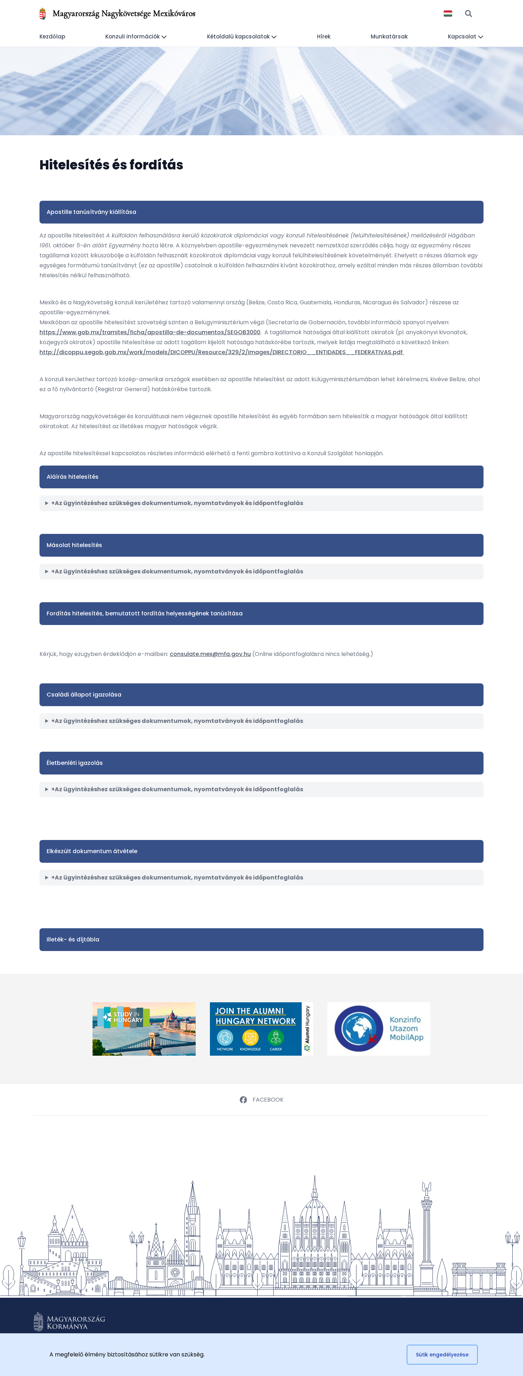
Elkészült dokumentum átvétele (92, 851)
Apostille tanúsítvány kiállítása (91, 212)
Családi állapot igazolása (84, 694)
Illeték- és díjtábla (73, 939)
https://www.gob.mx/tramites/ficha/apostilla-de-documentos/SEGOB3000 (149, 332)
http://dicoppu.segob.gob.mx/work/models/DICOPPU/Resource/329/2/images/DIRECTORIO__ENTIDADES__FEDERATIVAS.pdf (221, 352)
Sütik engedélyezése (442, 1354)
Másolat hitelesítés (74, 545)
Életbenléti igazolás (75, 763)
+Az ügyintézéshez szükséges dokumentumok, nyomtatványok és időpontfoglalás (177, 503)
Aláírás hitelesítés (73, 477)
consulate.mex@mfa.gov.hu (210, 654)
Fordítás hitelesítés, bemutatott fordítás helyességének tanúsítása (145, 613)
